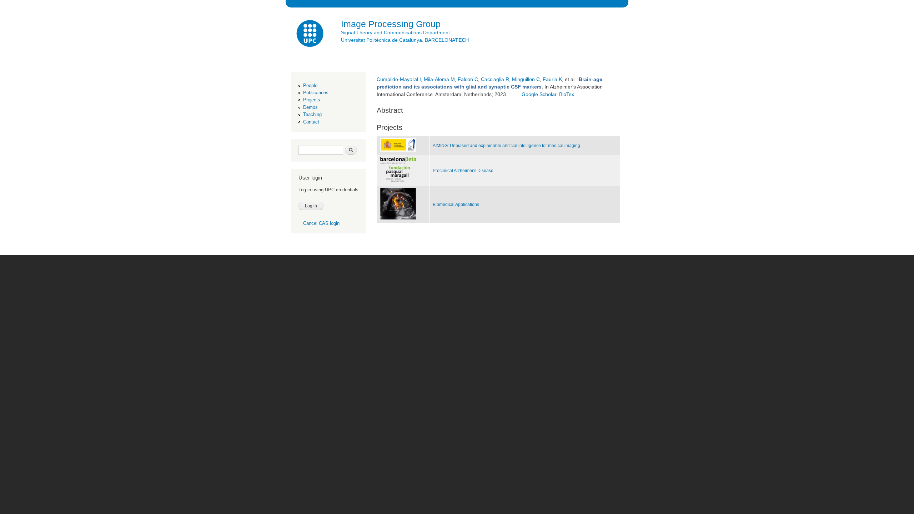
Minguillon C (526, 79)
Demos (310, 107)
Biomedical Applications (456, 204)
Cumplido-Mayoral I (399, 79)
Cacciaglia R (495, 79)
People (310, 85)
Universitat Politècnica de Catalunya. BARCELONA (405, 40)
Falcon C (468, 79)
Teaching (312, 114)
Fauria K (552, 79)
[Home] (311, 34)
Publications (315, 92)
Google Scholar (539, 94)
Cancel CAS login (321, 223)
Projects (311, 99)
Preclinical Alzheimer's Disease (463, 170)
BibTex (566, 94)
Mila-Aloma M (439, 79)
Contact (311, 122)
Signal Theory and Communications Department (395, 32)
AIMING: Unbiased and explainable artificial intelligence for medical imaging (506, 145)
